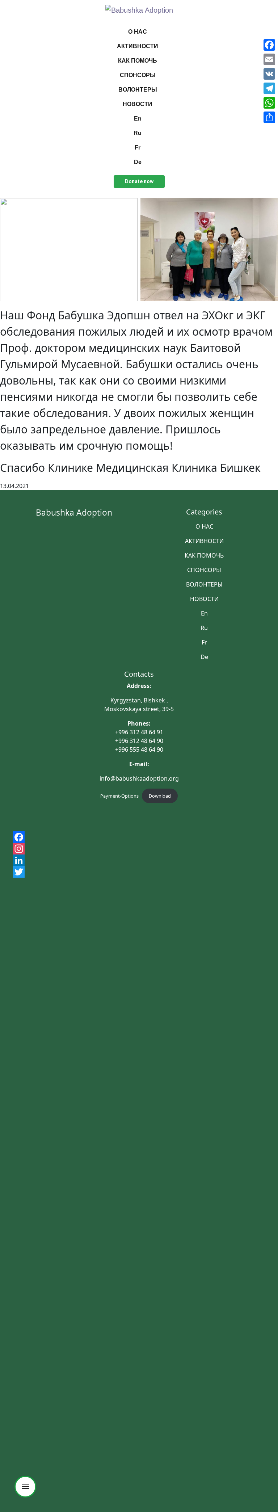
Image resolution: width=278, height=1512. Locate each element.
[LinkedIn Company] (139, 860)
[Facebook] (139, 837)
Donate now (139, 181)
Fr (137, 147)
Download (160, 796)
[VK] (269, 74)
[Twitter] (139, 872)
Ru (138, 133)
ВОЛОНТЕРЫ (137, 90)
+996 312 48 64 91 (139, 732)
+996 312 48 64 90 (139, 741)
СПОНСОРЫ (138, 75)
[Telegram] (269, 88)
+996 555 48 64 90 (139, 749)
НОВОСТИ (137, 104)
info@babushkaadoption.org (139, 778)
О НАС (137, 32)
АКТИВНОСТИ (137, 46)
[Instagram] (139, 848)
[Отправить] (269, 117)
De (138, 162)
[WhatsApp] (269, 103)
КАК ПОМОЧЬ (137, 61)
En (138, 119)
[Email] (269, 59)
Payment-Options (119, 796)
